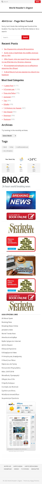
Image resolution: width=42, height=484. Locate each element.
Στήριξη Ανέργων (8, 383)
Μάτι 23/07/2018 (8, 372)
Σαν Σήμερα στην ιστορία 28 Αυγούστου (19, 49)
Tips (5, 101)
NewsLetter (35, 469)
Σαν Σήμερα (8, 112)
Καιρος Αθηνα (17, 466)
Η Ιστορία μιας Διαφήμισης (12, 356)
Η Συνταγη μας (9, 89)
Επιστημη (7, 115)
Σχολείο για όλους (8, 391)
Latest (5, 147)
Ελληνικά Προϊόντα (9, 349)
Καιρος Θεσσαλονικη (31, 466)
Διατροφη (7, 97)
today (11, 147)
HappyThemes (34, 481)
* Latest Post (8, 86)
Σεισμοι (16, 469)
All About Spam (7, 318)
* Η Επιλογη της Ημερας (12, 108)
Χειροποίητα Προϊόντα (10, 398)
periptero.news (7, 330)
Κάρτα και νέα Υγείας (9, 364)
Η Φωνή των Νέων (9, 360)
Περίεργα (7, 119)
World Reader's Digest (21, 7)
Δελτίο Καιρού (7, 345)
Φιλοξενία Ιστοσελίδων (10, 394)
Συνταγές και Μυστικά (10, 387)
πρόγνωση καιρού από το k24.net (16, 451)
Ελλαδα (6, 104)
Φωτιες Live (7, 466)
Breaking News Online (10, 326)
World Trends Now (9, 333)
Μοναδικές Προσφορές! (10, 375)
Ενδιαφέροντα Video (9, 353)
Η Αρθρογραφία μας (22, 147)
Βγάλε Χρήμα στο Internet (11, 341)
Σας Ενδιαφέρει (8, 151)
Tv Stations (25, 469)
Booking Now (7, 322)
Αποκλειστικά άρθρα (9, 337)
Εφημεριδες (8, 469)
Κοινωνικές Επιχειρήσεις (11, 368)
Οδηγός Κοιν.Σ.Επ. (8, 379)
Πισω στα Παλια (9, 93)
